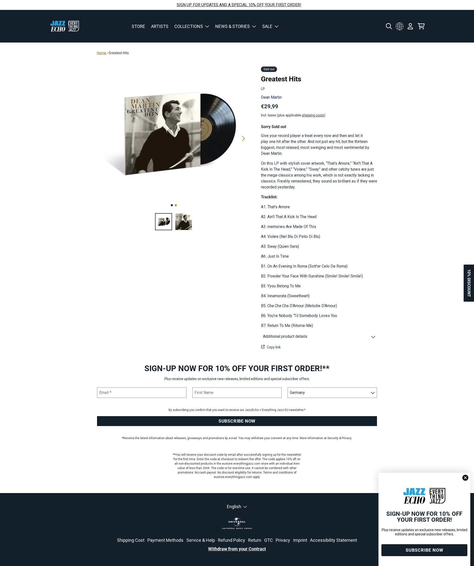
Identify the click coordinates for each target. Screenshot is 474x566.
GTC (268, 540)
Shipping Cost (130, 540)
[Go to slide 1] (172, 205)
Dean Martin (271, 97)
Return (254, 540)
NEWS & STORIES (232, 26)
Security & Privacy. (339, 438)
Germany (399, 26)
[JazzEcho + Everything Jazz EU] (64, 26)
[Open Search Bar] (388, 26)
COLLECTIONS (188, 26)
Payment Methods (165, 540)
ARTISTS (159, 26)
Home (101, 53)
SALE (267, 26)
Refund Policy (231, 540)
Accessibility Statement (333, 540)
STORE (138, 26)
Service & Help (200, 540)
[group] (163, 221)
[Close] (465, 478)
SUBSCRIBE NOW (237, 421)
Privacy (283, 540)
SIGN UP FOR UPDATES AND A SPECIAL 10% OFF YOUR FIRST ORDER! (239, 4)
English (234, 506)
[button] (319, 336)
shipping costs (313, 115)
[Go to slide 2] (176, 205)
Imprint (300, 540)
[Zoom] (174, 133)
